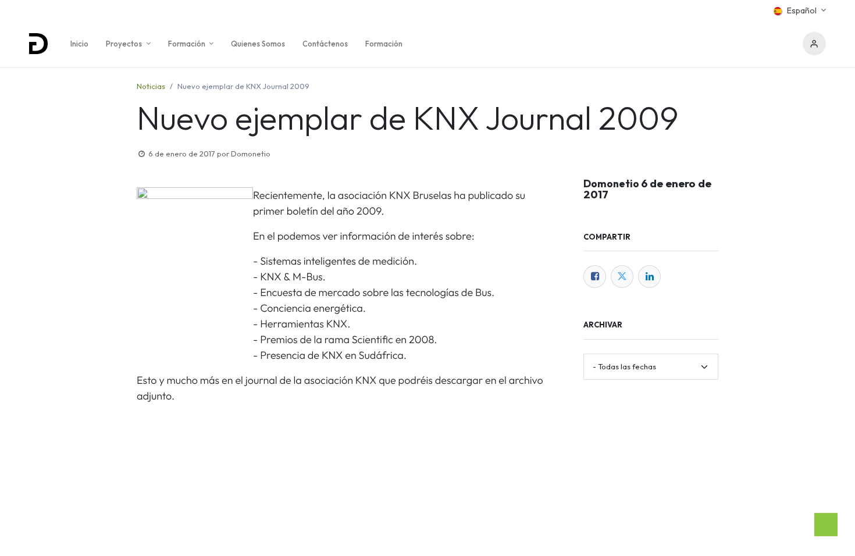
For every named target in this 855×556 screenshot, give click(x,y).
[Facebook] (594, 276)
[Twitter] (622, 276)
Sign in (814, 43)
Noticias (151, 86)
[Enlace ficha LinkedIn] (649, 276)
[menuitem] (79, 43)
